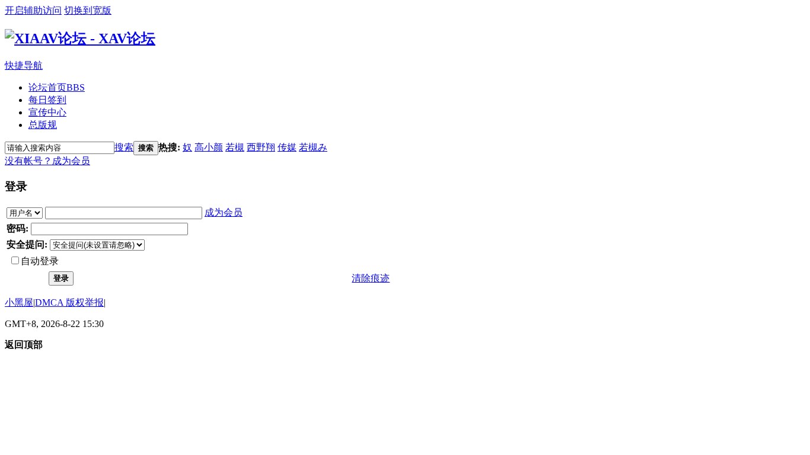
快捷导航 (24, 65)
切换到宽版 (87, 10)
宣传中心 (47, 112)
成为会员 (71, 161)
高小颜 (208, 147)
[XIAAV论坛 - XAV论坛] (80, 38)
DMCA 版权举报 (69, 302)
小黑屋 (19, 302)
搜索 (123, 147)
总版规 (42, 125)
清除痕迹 (371, 278)
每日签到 (47, 100)
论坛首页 (56, 87)
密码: (17, 228)
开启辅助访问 (33, 10)
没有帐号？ (28, 161)
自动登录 (40, 261)
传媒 (287, 147)
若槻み (313, 147)
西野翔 (261, 147)
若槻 (234, 147)
